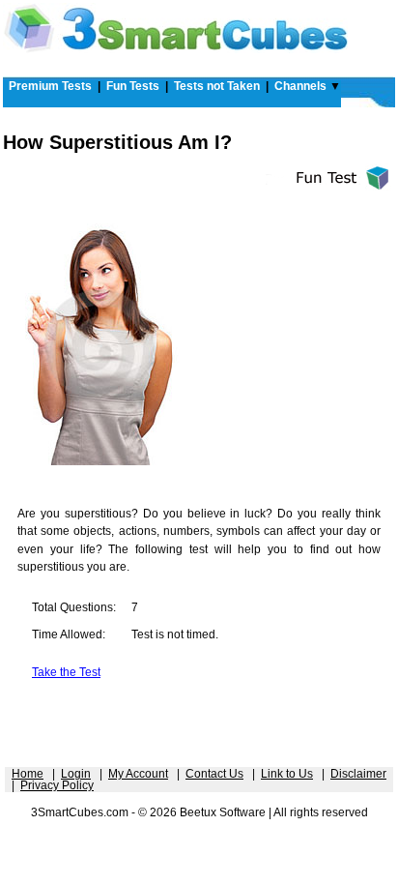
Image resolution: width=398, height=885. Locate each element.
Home (27, 774)
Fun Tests (132, 86)
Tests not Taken (217, 86)
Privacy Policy (57, 785)
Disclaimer (358, 774)
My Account (138, 774)
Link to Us (287, 774)
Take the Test (66, 672)
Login (76, 774)
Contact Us (214, 774)
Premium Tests (50, 86)
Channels (300, 86)
